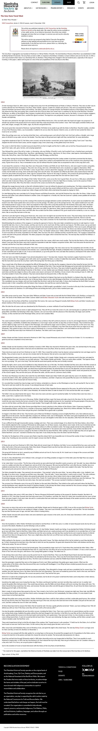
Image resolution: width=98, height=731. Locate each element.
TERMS (37, 727)
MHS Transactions (7, 23)
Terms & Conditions (67, 667)
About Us (27, 8)
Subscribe (46, 2)
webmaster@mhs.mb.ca (46, 49)
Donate (57, 2)
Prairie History (56, 8)
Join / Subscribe (65, 680)
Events (81, 8)
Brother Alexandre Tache (50, 297)
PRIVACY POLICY (30, 727)
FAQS (60, 671)
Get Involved (41, 8)
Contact (34, 2)
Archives (90, 8)
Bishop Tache (75, 301)
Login (91, 2)
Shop (69, 2)
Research (71, 8)
